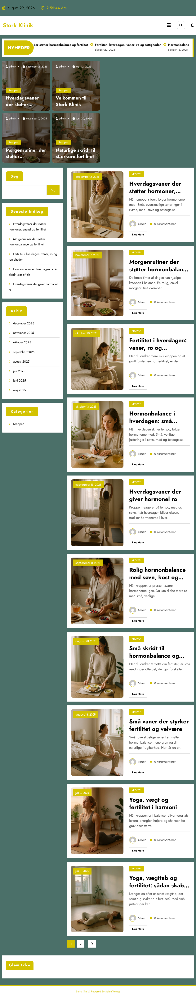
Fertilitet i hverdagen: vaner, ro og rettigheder (112, 45)
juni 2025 (19, 380)
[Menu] (168, 25)
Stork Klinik (18, 25)
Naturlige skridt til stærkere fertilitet (75, 153)
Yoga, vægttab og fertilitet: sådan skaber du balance (159, 881)
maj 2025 (19, 390)
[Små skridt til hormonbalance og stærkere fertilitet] (97, 666)
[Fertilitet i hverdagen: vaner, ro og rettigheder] (97, 358)
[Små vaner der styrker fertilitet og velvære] (97, 742)
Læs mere (138, 234)
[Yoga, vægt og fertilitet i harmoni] (97, 820)
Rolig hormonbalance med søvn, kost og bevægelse (157, 573)
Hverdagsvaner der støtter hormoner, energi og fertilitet (25, 101)
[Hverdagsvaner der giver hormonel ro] (97, 512)
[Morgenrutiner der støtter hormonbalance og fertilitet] (26, 137)
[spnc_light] (192, 25)
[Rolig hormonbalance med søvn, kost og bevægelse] (97, 590)
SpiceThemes (112, 991)
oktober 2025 (22, 342)
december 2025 (23, 323)
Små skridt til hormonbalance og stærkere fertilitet (154, 651)
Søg (15, 176)
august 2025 (21, 361)
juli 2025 (19, 371)
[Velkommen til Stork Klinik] (76, 85)
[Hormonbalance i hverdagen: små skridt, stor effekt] (97, 434)
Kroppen (13, 90)
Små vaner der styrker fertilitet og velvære (159, 725)
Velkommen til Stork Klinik (71, 101)
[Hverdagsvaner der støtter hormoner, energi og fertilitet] (26, 85)
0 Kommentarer (165, 224)
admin (12, 66)
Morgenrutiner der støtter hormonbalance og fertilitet (26, 153)
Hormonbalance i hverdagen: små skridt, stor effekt (152, 417)
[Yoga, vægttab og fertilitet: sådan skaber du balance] (97, 898)
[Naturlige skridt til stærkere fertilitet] (76, 137)
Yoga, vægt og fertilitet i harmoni (153, 803)
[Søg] (181, 25)
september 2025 (23, 352)
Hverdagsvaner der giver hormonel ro (155, 495)
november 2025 (23, 333)
